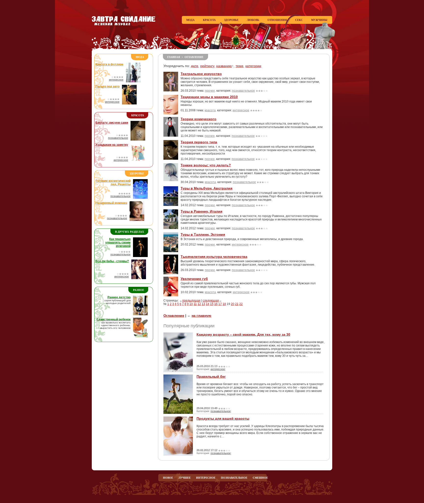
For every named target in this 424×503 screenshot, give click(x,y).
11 (195, 304)
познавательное (118, 137)
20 (232, 304)
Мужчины (319, 19)
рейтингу (207, 66)
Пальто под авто (107, 86)
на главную (201, 315)
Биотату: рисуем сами (111, 122)
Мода (190, 19)
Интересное (205, 477)
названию (224, 66)
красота (210, 110)
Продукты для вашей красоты (223, 418)
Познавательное (234, 477)
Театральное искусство (201, 74)
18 (224, 304)
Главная (173, 57)
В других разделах (129, 231)
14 (207, 304)
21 (236, 304)
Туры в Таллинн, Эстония (203, 234)
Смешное (260, 477)
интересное (116, 79)
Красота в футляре (109, 64)
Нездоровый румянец (111, 203)
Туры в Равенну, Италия (201, 211)
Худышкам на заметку (111, 144)
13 (203, 304)
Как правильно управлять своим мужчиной (118, 242)
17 (220, 304)
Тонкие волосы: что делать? (206, 165)
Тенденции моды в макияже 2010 (209, 97)
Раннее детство (119, 297)
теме (239, 66)
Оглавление (194, 57)
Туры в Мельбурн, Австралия (206, 188)
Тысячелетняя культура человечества (214, 257)
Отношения (277, 19)
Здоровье (231, 19)
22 (241, 304)
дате (194, 66)
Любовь (253, 19)
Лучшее (184, 477)
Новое (168, 477)
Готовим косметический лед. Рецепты (113, 182)
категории (253, 66)
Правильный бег (211, 376)
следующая (211, 300)
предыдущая (191, 300)
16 (216, 304)
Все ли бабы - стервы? (112, 261)
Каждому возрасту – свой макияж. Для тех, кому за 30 (243, 334)
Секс (299, 19)
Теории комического (198, 119)
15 (211, 304)
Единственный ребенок (113, 319)
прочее (210, 90)
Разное (138, 289)
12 (199, 304)
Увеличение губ (194, 279)
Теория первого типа (199, 142)
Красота (209, 19)
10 (191, 304)
